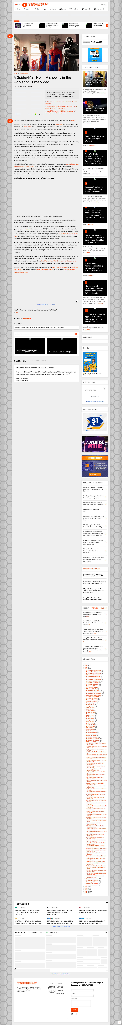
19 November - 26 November (93, 678)
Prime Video (28, 127)
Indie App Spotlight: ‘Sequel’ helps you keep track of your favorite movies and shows (98, 24)
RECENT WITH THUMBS (91, 569)
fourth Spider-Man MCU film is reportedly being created (58, 261)
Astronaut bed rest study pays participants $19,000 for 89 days (27, 351)
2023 (86, 668)
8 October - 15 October (92, 687)
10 (87, 311)
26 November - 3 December (93, 676)
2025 (86, 665)
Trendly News (24, 73)
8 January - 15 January (92, 883)
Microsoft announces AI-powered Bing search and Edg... (95, 784)
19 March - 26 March (91, 732)
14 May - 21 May (90, 720)
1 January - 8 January (92, 885)
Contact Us (60, 990)
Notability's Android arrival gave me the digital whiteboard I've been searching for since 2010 (94, 215)
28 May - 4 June (90, 717)
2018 (86, 892)
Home (18, 9)
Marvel (28, 229)
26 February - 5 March (92, 737)
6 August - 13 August (91, 701)
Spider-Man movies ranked (44, 270)
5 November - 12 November (93, 681)
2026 (86, 664)
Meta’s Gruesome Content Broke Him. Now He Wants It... (95, 838)
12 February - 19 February (93, 740)
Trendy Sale (86, 9)
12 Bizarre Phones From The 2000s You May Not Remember (95, 840)
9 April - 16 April (90, 727)
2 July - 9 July (89, 709)
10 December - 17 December (93, 673)
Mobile (36, 9)
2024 (86, 667)
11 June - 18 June (90, 713)
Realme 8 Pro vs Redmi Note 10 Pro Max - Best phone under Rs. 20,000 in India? (61, 107)
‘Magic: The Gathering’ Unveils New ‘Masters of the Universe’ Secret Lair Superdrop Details (93, 590)
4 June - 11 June (90, 715)
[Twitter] (72, 1014)
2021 (86, 888)
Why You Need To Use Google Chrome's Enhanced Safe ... (96, 874)
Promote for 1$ (99, 9)
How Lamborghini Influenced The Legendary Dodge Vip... (94, 769)
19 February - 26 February (93, 738)
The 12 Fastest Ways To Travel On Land (95, 866)
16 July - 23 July (90, 706)
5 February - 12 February (92, 741)
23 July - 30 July (90, 704)
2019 (86, 891)
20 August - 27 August (92, 698)
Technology (74, 9)
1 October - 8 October (91, 689)
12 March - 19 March (91, 734)
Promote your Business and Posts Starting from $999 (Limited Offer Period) (51, 989)
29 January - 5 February (92, 878)
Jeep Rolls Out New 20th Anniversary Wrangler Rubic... (95, 778)
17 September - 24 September (94, 692)
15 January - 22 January (92, 882)
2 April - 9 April (90, 729)
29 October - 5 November (92, 682)
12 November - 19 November (93, 679)
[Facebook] (76, 1014)
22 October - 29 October (92, 684)
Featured (26, 9)
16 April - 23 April (90, 726)
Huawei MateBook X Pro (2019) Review (62, 352)
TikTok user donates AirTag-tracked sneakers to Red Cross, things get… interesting (27, 24)
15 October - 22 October (92, 685)
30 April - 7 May (90, 723)
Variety (73, 120)
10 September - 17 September (94, 693)
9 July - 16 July (90, 707)
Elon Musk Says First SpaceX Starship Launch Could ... (95, 846)
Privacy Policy (60, 993)
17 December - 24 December (93, 671)
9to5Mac (16, 21)
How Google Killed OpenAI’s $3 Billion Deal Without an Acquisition (94, 108)
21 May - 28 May (90, 718)
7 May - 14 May (90, 721)
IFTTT (17, 312)
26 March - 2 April (90, 731)
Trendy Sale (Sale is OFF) (60, 987)
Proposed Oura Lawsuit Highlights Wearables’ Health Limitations (94, 189)
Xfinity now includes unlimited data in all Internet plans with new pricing (74, 24)
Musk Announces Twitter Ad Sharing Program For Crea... (94, 876)
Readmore (103, 93)
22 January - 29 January (92, 880)
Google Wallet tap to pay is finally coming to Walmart (94, 138)
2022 (86, 886)
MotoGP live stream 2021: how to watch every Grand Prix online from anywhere (60, 112)
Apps (45, 9)
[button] (24, 5)
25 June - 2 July (90, 710)
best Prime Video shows (60, 267)
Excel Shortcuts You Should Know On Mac (96, 848)
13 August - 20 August (92, 699)
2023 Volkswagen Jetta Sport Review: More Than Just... (95, 826)
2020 (86, 889)
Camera (63, 9)
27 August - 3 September (92, 696)
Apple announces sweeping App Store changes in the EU (49, 25)
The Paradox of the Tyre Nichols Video (95, 861)
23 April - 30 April (90, 724)
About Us (60, 983)
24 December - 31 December (93, 670)
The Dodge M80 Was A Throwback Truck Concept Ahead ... (96, 871)
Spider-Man (59, 124)
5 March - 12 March (91, 735)
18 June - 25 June (90, 712)
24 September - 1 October (92, 690)
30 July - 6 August (91, 703)
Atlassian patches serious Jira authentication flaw (93, 823)
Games (53, 9)
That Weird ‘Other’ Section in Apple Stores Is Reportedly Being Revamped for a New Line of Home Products (94, 159)
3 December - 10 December (93, 675)
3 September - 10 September (93, 695)
